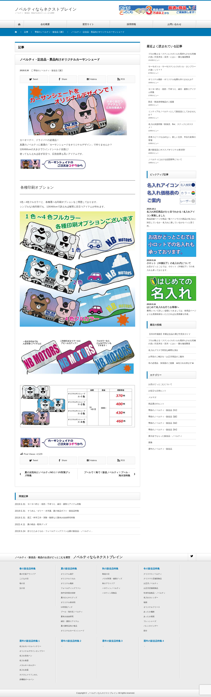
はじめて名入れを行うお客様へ (163, 307)
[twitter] (192, 557)
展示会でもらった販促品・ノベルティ (165, 436)
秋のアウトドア (108, 583)
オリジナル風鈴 (67, 583)
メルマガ (152, 397)
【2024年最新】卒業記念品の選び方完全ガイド (169, 334)
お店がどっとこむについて (160, 384)
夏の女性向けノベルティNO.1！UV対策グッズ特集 (47, 474)
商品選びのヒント (156, 404)
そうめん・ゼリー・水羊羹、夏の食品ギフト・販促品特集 (53, 511)
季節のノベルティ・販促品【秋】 (163, 429)
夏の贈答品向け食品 (69, 626)
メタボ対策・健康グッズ (112, 579)
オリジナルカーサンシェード (72, 631)
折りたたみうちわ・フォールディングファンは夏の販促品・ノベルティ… (60, 531)
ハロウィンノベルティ (111, 588)
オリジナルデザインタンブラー (32, 651)
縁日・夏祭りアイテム (70, 621)
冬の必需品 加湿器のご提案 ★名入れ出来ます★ (171, 363)
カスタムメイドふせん (28, 675)
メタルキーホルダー (27, 665)
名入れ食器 (24, 660)
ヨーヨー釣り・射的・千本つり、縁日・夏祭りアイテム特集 (54, 504)
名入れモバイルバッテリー (30, 646)
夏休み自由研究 (67, 616)
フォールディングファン (71, 588)
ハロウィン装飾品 (109, 593)
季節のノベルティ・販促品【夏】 (48, 70)
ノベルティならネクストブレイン (46, 9)
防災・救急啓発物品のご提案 (161, 102)
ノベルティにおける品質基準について (165, 159)
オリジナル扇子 (67, 574)
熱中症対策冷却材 (68, 593)
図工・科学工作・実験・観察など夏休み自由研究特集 (51, 517)
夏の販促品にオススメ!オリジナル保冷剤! (166, 150)
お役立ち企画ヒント (157, 391)
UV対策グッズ (66, 607)
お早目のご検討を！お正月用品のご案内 (166, 357)
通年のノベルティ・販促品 (160, 449)
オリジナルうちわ (68, 579)
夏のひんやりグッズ (69, 597)
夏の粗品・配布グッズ (37, 524)
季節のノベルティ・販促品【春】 (163, 423)
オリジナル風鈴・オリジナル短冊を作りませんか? (170, 79)
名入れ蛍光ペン (25, 656)
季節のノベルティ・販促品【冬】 (163, 410)
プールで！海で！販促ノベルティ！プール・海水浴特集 (107, 474)
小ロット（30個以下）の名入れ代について (169, 263)
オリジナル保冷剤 (68, 602)
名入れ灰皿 (24, 670)
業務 (150, 442)
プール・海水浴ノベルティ (72, 612)
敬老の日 (105, 574)
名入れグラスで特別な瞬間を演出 (163, 350)
